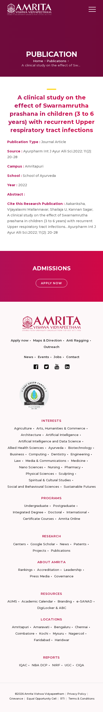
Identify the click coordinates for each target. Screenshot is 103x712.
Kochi (43, 633)
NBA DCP (39, 665)
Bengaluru (62, 627)
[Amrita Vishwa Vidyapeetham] (29, 9)
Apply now (20, 340)
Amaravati (41, 627)
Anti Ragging (77, 340)
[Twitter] (46, 366)
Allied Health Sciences (26, 448)
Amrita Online (69, 519)
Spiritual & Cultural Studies (50, 480)
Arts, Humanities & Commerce (60, 428)
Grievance (16, 698)
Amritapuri (20, 627)
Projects (39, 550)
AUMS (12, 601)
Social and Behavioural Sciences (33, 486)
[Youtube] (57, 366)
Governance (64, 576)
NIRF (56, 665)
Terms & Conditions (81, 698)
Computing (37, 454)
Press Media (40, 576)
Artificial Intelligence (62, 435)
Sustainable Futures (80, 486)
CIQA (80, 665)
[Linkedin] (67, 366)
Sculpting (66, 473)
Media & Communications (45, 461)
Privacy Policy (76, 693)
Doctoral (55, 512)
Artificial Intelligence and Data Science (49, 441)
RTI (62, 698)
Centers (19, 544)
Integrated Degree (28, 512)
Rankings (25, 570)
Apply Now (51, 283)
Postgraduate (64, 506)
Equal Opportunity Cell (42, 698)
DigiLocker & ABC (51, 608)
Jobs (58, 357)
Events (43, 357)
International (76, 512)
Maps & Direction (47, 340)
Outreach (51, 347)
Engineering (80, 454)
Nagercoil (76, 633)
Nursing (54, 467)
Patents (80, 544)
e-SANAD (84, 601)
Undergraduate (36, 506)
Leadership (73, 570)
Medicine (78, 461)
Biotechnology (80, 448)
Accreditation (48, 570)
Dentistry (58, 454)
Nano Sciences (31, 467)
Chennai (81, 627)
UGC (68, 665)
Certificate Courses (38, 519)
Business (17, 454)
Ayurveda (55, 448)
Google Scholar (42, 544)
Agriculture (23, 428)
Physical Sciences (40, 473)
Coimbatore (24, 633)
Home (38, 61)
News (28, 357)
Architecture (31, 435)
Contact (72, 357)
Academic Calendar (37, 601)
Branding (64, 601)
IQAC (23, 665)
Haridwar (62, 640)
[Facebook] (36, 366)
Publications (56, 61)
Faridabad (42, 640)
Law (17, 461)
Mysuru (58, 633)
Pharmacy (72, 467)
